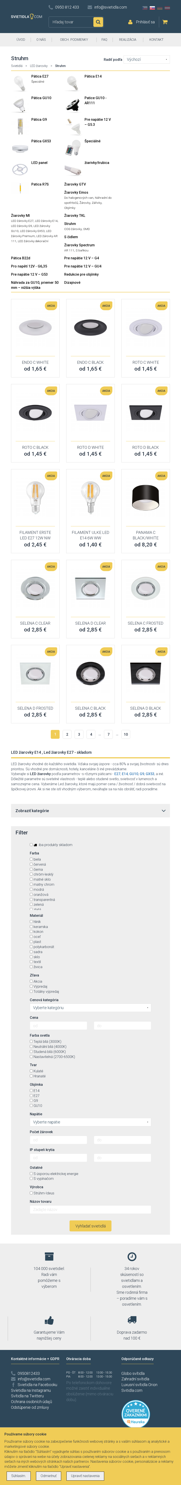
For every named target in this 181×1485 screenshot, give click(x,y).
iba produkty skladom (55, 845)
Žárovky (84, 202)
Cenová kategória (44, 1000)
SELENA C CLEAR (35, 623)
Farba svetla (40, 1035)
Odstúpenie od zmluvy (30, 1407)
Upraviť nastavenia (85, 1476)
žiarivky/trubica (97, 163)
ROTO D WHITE (90, 447)
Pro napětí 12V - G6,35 (29, 266)
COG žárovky (73, 229)
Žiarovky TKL (74, 215)
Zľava (34, 975)
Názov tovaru (40, 1201)
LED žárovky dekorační (33, 241)
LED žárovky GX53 (32, 231)
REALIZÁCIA (127, 40)
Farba (34, 853)
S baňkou (82, 250)
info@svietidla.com (110, 7)
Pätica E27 (39, 76)
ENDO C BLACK (90, 362)
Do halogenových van (78, 197)
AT (167, 8)
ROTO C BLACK (35, 447)
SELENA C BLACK (90, 708)
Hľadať (98, 22)
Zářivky (97, 202)
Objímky (69, 208)
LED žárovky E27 (22, 221)
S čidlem (71, 237)
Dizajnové (72, 282)
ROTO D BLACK (145, 447)
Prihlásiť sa (145, 22)
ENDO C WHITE (35, 362)
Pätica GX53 (41, 141)
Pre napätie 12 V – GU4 (82, 266)
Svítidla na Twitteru (27, 1396)
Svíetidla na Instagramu (31, 1390)
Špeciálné (37, 81)
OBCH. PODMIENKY (74, 40)
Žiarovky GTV (75, 184)
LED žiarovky (39, 66)
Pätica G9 (39, 119)
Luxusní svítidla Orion (139, 1384)
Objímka (36, 1084)
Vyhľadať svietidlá (90, 1226)
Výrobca (36, 1187)
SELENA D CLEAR (90, 623)
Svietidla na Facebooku (37, 1384)
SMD (86, 229)
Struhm (70, 224)
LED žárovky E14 (46, 221)
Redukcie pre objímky (81, 274)
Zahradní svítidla (135, 1379)
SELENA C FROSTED (145, 623)
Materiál (36, 915)
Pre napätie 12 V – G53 (29, 274)
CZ (144, 8)
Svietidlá (17, 66)
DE (159, 8)
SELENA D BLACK (145, 708)
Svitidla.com (131, 1390)
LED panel (39, 163)
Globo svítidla (133, 1373)
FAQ (104, 40)
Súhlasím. (18, 1476)
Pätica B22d (20, 258)
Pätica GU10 (41, 98)
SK (152, 8)
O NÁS (41, 40)
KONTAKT (156, 40)
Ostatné (36, 1168)
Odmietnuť (49, 1476)
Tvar (33, 1065)
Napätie (36, 1114)
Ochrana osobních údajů (31, 1401)
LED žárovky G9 (21, 226)
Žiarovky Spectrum (79, 245)
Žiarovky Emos (76, 192)
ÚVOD (21, 40)
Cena (34, 1017)
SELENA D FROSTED (35, 708)
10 (126, 734)
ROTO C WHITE (145, 362)
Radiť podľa (113, 60)
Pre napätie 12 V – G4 (81, 258)
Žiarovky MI (20, 215)
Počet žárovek (41, 1132)
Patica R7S (40, 184)
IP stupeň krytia (42, 1150)
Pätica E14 (93, 76)
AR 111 (69, 250)
